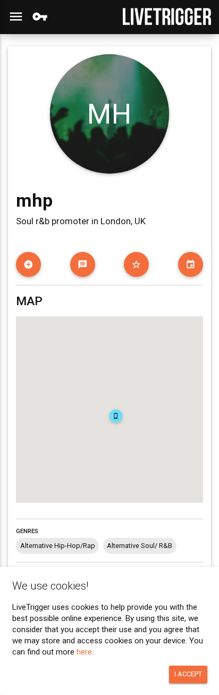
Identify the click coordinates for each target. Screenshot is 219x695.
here (84, 652)
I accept (188, 674)
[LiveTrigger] (167, 16)
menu (16, 16)
